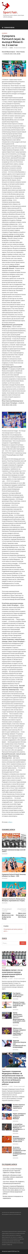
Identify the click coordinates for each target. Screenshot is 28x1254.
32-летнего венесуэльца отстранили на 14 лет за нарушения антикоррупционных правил (19, 1151)
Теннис (4, 1069)
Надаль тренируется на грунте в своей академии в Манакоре (19, 1116)
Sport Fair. (10, 12)
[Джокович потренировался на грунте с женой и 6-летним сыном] (7, 1142)
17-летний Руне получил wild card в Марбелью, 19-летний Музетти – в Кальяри (19, 1127)
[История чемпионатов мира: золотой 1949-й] (14, 848)
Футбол (4, 967)
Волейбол (4, 33)
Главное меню (9, 27)
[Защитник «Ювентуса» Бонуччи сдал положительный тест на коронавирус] (7, 1046)
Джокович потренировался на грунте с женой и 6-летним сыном (19, 1139)
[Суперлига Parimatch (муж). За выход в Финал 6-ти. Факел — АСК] (14, 872)
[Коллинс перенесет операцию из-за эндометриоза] (7, 1110)
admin (11, 47)
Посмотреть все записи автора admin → (13, 930)
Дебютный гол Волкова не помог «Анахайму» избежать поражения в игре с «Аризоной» (13, 1177)
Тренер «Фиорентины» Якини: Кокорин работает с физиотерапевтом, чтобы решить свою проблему (19, 1017)
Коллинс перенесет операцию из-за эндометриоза (19, 1106)
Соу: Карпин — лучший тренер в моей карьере (18, 994)
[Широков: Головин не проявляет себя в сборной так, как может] (7, 1007)
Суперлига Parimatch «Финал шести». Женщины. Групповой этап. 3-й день (13, 899)
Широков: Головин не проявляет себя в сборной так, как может (19, 1004)
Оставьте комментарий (20, 47)
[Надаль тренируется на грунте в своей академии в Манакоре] (7, 1119)
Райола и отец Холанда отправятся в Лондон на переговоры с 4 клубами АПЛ (19, 1032)
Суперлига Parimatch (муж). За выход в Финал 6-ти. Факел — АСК (14, 875)
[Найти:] (14, 943)
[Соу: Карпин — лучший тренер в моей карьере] (7, 998)
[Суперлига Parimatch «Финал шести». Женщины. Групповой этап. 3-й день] (14, 897)
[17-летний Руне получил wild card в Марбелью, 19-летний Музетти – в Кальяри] (7, 1130)
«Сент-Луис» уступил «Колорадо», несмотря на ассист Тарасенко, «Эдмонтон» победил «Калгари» (12, 1170)
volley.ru (10, 822)
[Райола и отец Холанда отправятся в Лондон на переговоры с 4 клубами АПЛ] (7, 1034)
